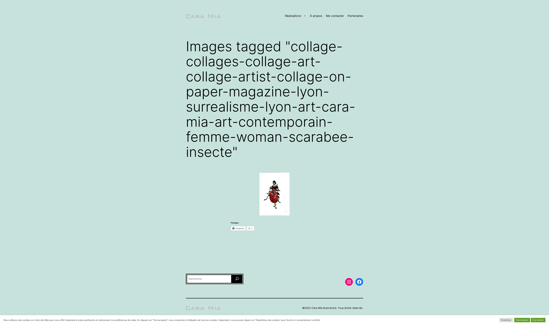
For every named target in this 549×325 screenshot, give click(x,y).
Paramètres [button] (506, 320)
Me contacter (335, 16)
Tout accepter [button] (522, 320)
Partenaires (355, 16)
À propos (316, 16)
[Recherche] (237, 279)
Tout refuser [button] (538, 320)
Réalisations (293, 16)
